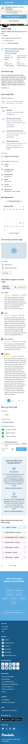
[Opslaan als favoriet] (26, 2)
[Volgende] (22, 400)
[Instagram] (10, 728)
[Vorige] (5, 400)
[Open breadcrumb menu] (6, 565)
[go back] (1, 2)
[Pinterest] (14, 728)
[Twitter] (6, 728)
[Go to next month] (23, 206)
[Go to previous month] (20, 206)
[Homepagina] (1, 565)
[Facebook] (2, 728)
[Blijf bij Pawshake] (12, 449)
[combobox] (14, 201)
